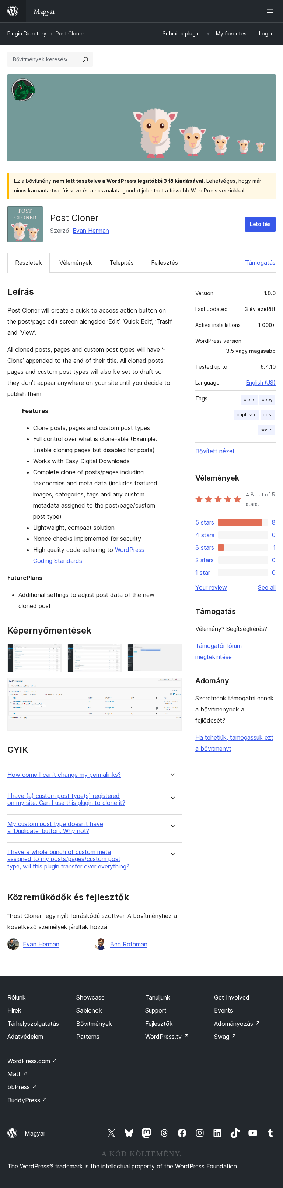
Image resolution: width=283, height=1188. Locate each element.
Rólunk (16, 997)
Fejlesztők (159, 1023)
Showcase (90, 997)
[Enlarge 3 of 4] (171, 653)
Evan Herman (91, 230)
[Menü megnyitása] (271, 11)
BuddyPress (27, 1100)
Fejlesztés (164, 262)
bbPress (22, 1086)
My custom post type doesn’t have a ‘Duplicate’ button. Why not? (55, 827)
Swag (225, 1036)
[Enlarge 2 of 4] (111, 653)
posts (266, 430)
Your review (211, 587)
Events (223, 1010)
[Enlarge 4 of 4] (171, 688)
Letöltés (260, 224)
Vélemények (75, 262)
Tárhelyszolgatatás (33, 1023)
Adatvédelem (25, 1036)
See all (267, 587)
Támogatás (260, 262)
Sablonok (89, 1010)
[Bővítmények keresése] (85, 59)
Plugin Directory (26, 33)
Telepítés (121, 262)
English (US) (261, 382)
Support (156, 1010)
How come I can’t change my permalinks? (64, 774)
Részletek (28, 262)
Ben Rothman (128, 944)
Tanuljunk (157, 997)
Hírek (14, 1010)
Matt (17, 1074)
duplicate (247, 414)
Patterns (87, 1036)
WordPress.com (32, 1061)
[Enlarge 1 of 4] (51, 653)
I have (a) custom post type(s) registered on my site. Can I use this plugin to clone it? (66, 799)
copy (267, 399)
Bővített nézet (215, 451)
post (268, 414)
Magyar (35, 1133)
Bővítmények (94, 1023)
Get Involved (231, 997)
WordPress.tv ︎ (167, 1036)
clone (250, 399)
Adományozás (237, 1023)
